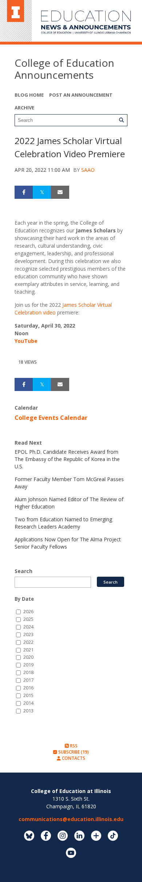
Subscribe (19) (73, 752)
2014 (28, 703)
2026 (28, 611)
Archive (24, 107)
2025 (28, 619)
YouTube (26, 340)
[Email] (60, 192)
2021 (28, 650)
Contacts (73, 758)
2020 (28, 657)
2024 (28, 627)
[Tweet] (42, 192)
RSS (73, 746)
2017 (28, 680)
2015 (28, 695)
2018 (28, 672)
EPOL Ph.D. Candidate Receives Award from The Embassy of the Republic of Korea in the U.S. (67, 459)
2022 (28, 642)
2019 (28, 665)
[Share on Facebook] (24, 192)
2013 (28, 711)
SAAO (88, 169)
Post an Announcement (81, 95)
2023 (28, 634)
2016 (28, 688)
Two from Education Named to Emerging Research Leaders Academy (63, 523)
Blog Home (29, 95)
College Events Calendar (51, 418)
